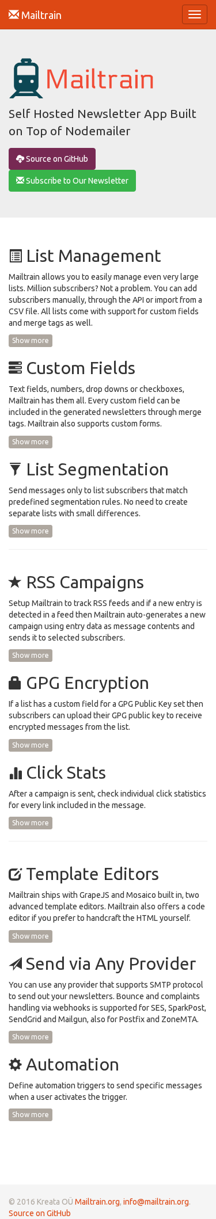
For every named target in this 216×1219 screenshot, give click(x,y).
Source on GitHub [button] (56, 158)
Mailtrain (40, 15)
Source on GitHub (40, 1213)
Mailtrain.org (97, 1201)
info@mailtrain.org (156, 1201)
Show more (30, 340)
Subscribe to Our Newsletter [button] (76, 180)
